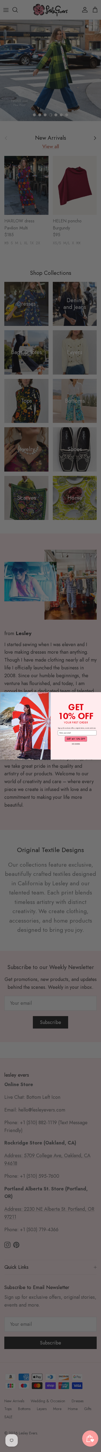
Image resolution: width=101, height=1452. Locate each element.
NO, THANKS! (76, 744)
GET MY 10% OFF (76, 738)
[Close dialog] (3, 695)
